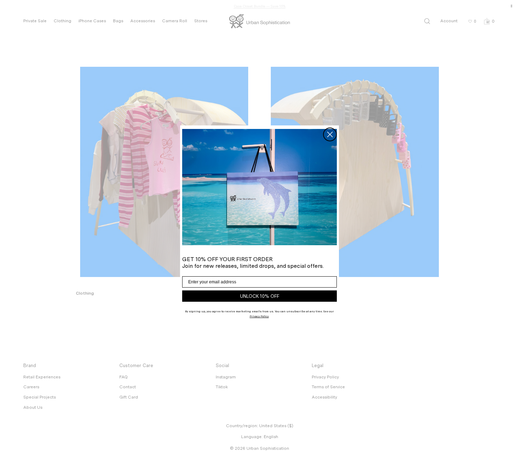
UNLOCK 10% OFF (259, 296)
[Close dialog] (330, 134)
